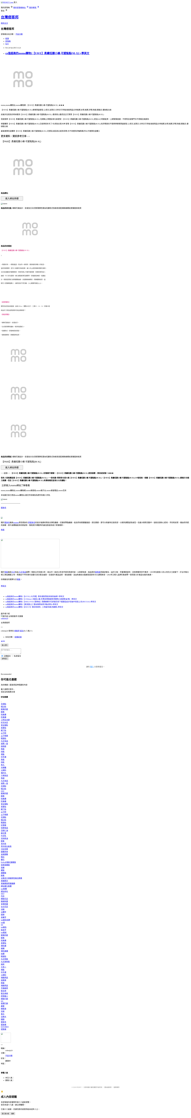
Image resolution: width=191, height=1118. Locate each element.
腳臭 (2, 712)
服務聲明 (116, 1087)
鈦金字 (3, 930)
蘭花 (2, 860)
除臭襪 (3, 714)
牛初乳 (3, 836)
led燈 (3, 923)
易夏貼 (3, 728)
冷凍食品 (4, 775)
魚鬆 (2, 530)
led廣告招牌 (5, 920)
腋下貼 (3, 730)
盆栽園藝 (4, 854)
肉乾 (2, 762)
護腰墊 (3, 873)
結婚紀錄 (18, 637)
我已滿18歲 (5, 1113)
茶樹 (2, 1011)
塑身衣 (3, 508)
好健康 (3, 825)
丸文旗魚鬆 (5, 962)
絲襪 (2, 954)
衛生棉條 (4, 993)
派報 (2, 909)
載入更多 (5, 645)
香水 (2, 1014)
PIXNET (78, 1087)
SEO (2, 893)
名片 (7, 44)
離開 (12, 1113)
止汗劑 (3, 733)
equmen (16, 522)
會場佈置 (4, 904)
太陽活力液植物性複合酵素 (11, 878)
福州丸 (3, 773)
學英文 (3, 586)
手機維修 (4, 988)
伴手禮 (3, 757)
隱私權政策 (108, 1087)
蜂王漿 (3, 833)
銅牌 (2, 915)
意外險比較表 (6, 846)
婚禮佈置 (4, 901)
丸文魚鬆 (4, 959)
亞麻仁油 (4, 830)
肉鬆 (2, 752)
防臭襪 (3, 717)
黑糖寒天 (4, 881)
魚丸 (2, 765)
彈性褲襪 (4, 951)
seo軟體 (4, 889)
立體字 (3, 912)
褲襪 (2, 948)
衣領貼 (3, 704)
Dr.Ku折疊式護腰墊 (8, 862)
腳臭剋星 (4, 709)
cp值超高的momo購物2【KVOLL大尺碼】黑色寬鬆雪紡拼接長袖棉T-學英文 (34, 596)
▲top (3, 641)
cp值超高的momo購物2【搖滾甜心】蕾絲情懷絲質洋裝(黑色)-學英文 (31, 604)
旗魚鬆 (97, 572)
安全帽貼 (4, 725)
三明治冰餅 (5, 720)
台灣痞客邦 (10, 17)
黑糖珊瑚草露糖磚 (8, 883)
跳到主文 (4, 23)
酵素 (2, 841)
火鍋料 (3, 770)
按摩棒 (3, 980)
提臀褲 (3, 1029)
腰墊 (2, 870)
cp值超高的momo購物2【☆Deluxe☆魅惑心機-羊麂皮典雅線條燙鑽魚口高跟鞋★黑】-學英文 (41, 599)
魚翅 (2, 778)
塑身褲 (3, 1025)
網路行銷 (4, 999)
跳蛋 (2, 983)
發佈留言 (5, 658)
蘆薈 (2, 1006)
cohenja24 (4, 618)
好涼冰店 (4, 722)
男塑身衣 (31, 522)
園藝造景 (4, 852)
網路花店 (4, 899)
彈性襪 (3, 946)
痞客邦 (17, 631)
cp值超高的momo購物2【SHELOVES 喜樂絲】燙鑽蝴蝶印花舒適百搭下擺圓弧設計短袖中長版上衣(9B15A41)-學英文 (50, 602)
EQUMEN (5, 1027)
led (2, 925)
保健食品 (4, 828)
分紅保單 (4, 849)
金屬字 (3, 917)
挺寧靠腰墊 (5, 865)
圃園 (2, 1019)
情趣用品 (4, 978)
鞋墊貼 (3, 738)
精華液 (3, 1009)
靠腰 (2, 868)
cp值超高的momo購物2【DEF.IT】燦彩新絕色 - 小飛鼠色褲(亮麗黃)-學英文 (34, 607)
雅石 (2, 857)
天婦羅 (3, 767)
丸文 (13, 572)
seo (2, 1001)
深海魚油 (4, 838)
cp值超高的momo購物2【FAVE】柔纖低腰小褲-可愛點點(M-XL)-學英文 (47, 53)
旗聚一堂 (4, 744)
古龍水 (3, 1017)
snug (2, 791)
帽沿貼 (3, 707)
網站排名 (4, 891)
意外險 (3, 844)
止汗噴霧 (4, 736)
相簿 (7, 39)
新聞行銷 (4, 1003)
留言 (22, 631)
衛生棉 (3, 991)
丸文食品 (22, 572)
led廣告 (4, 927)
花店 (2, 896)
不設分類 (19, 34)
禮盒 (18, 579)
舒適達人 (4, 996)
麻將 (2, 964)
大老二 (3, 967)
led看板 (4, 932)
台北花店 (4, 907)
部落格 (8, 41)
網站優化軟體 (6, 886)
